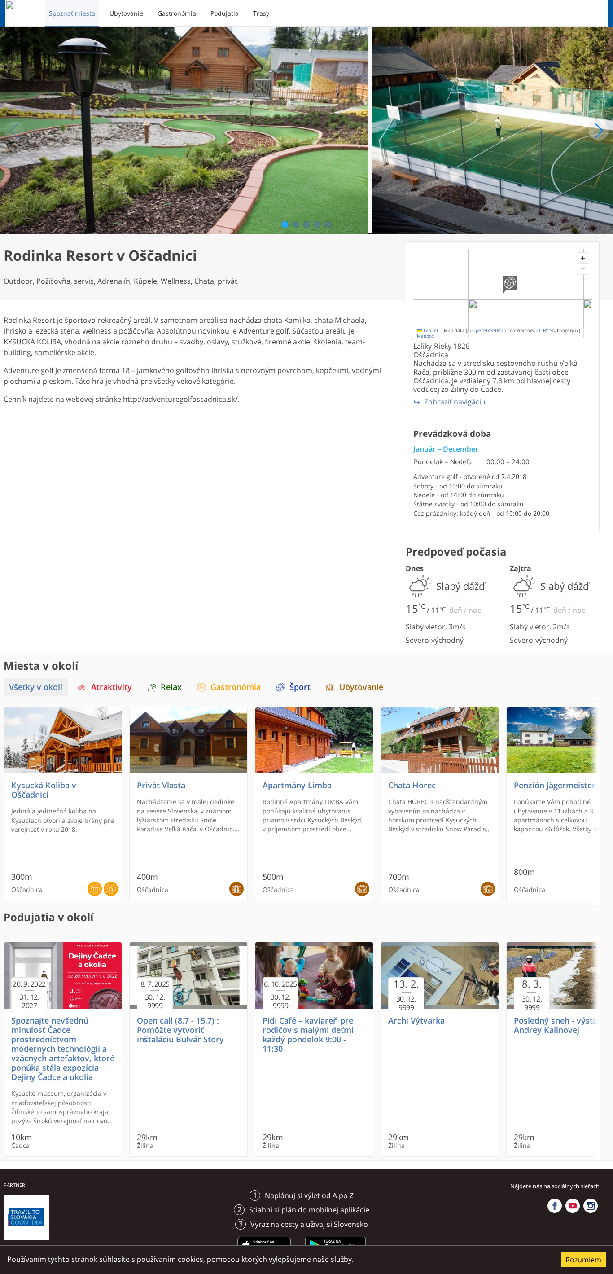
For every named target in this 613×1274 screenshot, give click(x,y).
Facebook (554, 1206)
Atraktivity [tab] (111, 687)
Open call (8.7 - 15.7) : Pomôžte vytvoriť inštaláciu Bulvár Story (180, 1030)
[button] (582, 258)
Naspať (14, 131)
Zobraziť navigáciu (455, 402)
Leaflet (430, 331)
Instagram (590, 1206)
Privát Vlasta (161, 785)
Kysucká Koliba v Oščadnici (43, 790)
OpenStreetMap (489, 331)
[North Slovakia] (21, 13)
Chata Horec (412, 785)
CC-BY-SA (545, 331)
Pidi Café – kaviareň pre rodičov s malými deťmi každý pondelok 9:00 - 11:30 (308, 1035)
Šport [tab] (300, 687)
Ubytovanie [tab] (361, 687)
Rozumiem (583, 1260)
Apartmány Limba (297, 785)
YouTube (572, 1206)
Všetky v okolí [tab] (35, 687)
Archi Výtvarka (416, 1020)
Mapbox (425, 336)
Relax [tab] (171, 687)
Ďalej (599, 131)
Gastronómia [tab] (235, 687)
